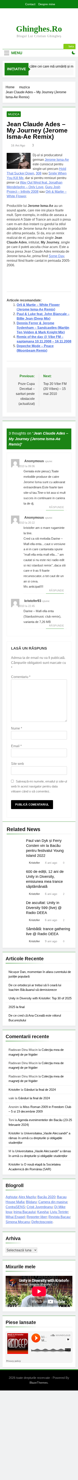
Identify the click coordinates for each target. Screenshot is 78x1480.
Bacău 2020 (46, 1197)
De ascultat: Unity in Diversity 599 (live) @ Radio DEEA (44, 908)
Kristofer (34, 862)
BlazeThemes (39, 1382)
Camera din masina (52, 1202)
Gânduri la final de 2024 (40, 1089)
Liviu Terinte (59, 1212)
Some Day (56, 256)
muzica (13, 114)
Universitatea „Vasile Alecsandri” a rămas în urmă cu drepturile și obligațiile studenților (39, 1137)
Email (16, 746)
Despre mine (46, 4)
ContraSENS (15, 1207)
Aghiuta (11, 1197)
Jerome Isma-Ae (57, 159)
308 (38, 173)
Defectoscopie (42, 1222)
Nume (16, 728)
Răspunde (56, 507)
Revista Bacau (59, 1217)
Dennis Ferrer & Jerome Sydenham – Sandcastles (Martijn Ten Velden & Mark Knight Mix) (43, 327)
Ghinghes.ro (39, 28)
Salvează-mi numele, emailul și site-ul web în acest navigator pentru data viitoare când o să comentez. (39, 786)
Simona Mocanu (18, 1222)
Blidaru (31, 1202)
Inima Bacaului (25, 1212)
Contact (30, 4)
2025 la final (17, 1007)
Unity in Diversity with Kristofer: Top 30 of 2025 (40, 998)
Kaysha (42, 1212)
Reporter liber (37, 1217)
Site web (17, 763)
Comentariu (20, 677)
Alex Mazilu (27, 1197)
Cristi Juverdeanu (40, 1207)
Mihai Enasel (15, 1217)
